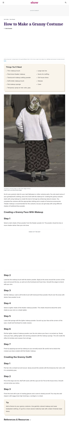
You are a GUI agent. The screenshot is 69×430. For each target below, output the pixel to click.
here (5, 60)
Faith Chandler (8, 28)
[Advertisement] (34, 43)
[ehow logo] (34, 2)
